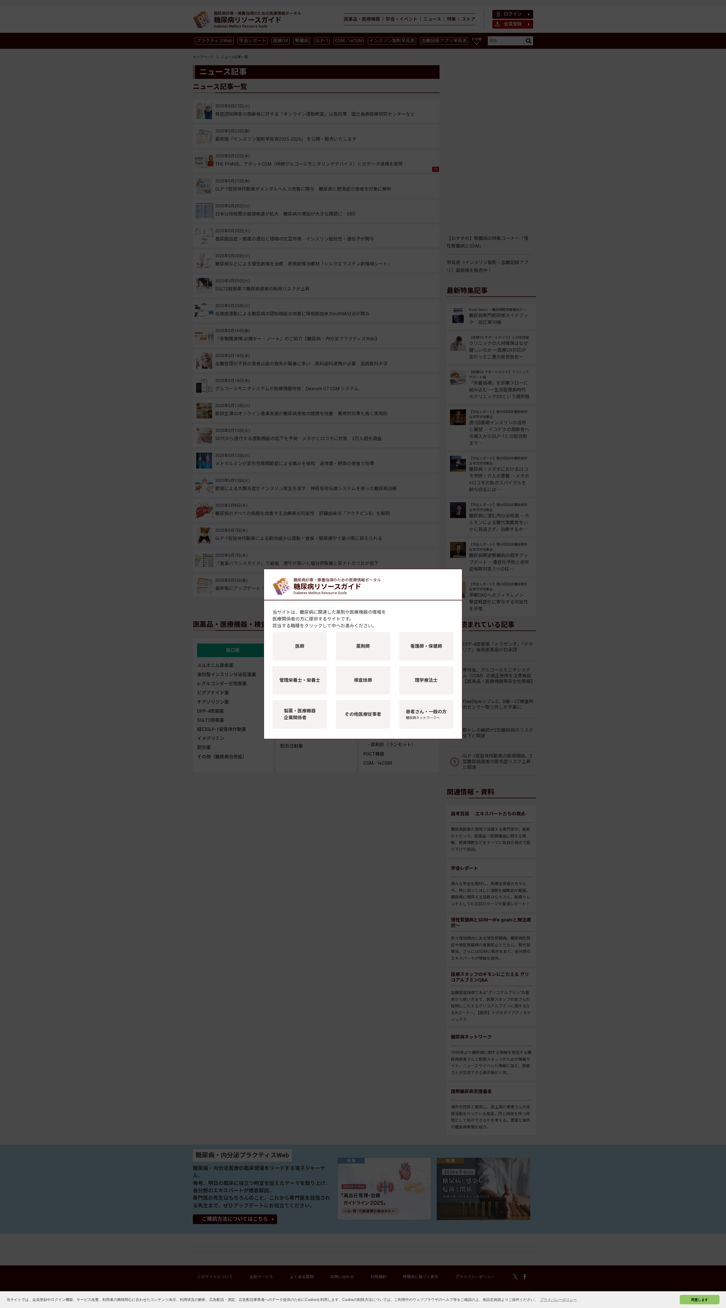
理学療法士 (426, 680)
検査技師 (363, 680)
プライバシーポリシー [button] (558, 1300)
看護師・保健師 (426, 646)
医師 (299, 646)
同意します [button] (699, 1299)
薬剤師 (363, 646)
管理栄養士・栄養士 (299, 680)
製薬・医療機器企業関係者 (300, 714)
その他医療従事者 (363, 714)
